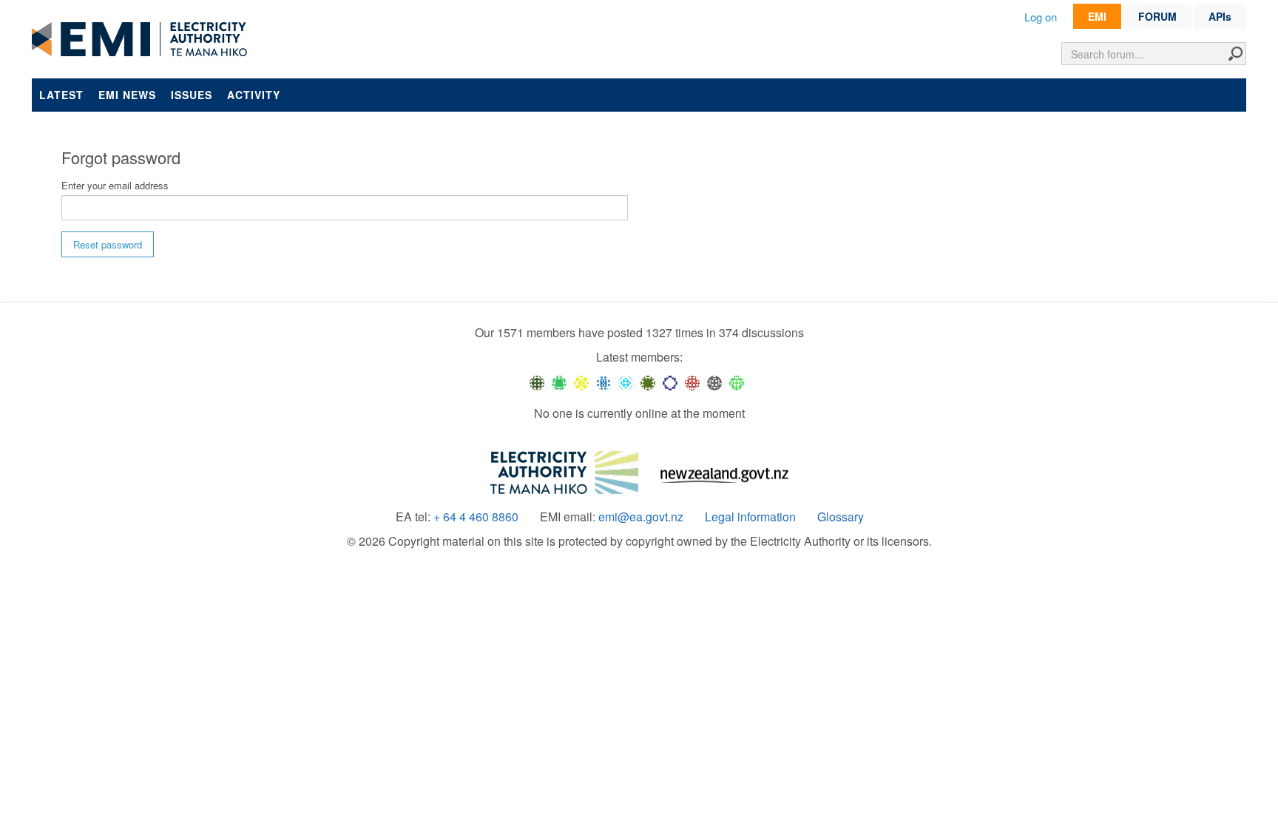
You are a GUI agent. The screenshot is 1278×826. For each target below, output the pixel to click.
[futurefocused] (670, 381)
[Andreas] (692, 381)
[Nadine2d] (625, 381)
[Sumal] (603, 381)
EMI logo (143, 40)
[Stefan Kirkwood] (537, 381)
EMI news (127, 94)
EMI (1097, 16)
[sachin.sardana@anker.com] (714, 381)
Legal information (750, 517)
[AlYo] (581, 381)
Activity (253, 94)
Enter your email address (115, 185)
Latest (61, 94)
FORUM (1157, 16)
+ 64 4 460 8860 (475, 517)
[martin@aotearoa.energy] (647, 381)
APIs (1219, 16)
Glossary (840, 517)
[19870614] (559, 381)
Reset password (107, 244)
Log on (1040, 16)
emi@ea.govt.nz (640, 517)
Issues (191, 94)
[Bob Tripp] (736, 381)
